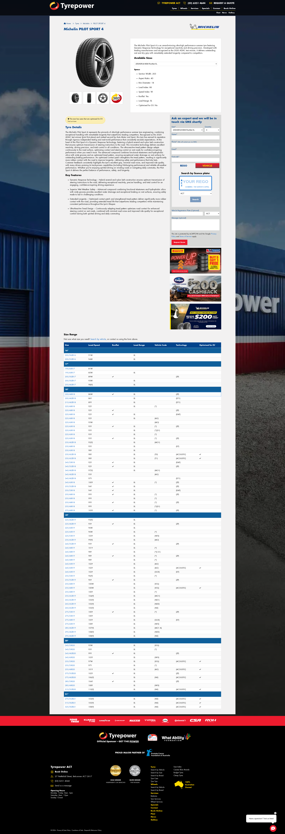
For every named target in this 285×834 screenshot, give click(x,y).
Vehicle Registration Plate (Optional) (185, 210)
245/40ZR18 (70, 470)
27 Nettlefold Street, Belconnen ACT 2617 (73, 776)
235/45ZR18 (70, 454)
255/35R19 (70, 576)
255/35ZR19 (70, 580)
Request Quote (179, 242)
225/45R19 (70, 528)
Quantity (208, 127)
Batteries (154, 796)
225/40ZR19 (70, 520)
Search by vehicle (98, 339)
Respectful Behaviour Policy (92, 830)
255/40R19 (70, 584)
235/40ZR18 (70, 442)
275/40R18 (70, 510)
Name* (174, 134)
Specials (206, 8)
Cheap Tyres (178, 775)
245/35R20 (70, 645)
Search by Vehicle (157, 770)
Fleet (218, 13)
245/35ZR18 (70, 466)
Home (68, 23)
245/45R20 (70, 657)
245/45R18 (70, 482)
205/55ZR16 (70, 359)
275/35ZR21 (70, 699)
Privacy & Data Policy (63, 830)
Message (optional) (179, 218)
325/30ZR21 (70, 707)
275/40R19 (70, 620)
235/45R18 (70, 450)
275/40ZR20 (70, 677)
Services (194, 8)
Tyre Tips (154, 781)
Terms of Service (186, 236)
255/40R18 (70, 494)
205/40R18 (70, 394)
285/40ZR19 (70, 628)
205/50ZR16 (70, 355)
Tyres (174, 8)
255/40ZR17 (70, 385)
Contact (216, 8)
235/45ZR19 (70, 540)
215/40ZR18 (70, 402)
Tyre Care (154, 778)
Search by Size (156, 773)
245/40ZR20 (70, 653)
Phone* (184, 142)
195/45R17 (70, 369)
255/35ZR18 (70, 486)
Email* (174, 149)
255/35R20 (70, 661)
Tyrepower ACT (170, 3)
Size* (174, 127)
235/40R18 (70, 446)
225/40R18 (70, 406)
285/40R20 (70, 685)
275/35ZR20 (70, 673)
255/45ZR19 (70, 596)
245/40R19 (70, 548)
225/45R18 (70, 422)
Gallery (232, 13)
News (224, 13)
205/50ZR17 (70, 377)
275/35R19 (70, 612)
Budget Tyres (178, 772)
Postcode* (175, 157)
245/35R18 (70, 462)
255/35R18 (70, 490)
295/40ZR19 (70, 632)
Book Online (229, 8)
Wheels (183, 8)
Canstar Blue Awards (181, 770)
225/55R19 (70, 536)
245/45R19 (70, 564)
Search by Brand (157, 775)
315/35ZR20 (70, 689)
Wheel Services (157, 802)
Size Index (177, 767)
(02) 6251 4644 (196, 3)
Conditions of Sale (77, 830)
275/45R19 (70, 624)
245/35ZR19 (70, 544)
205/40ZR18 (70, 398)
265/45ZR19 (70, 600)
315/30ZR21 (70, 703)
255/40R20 (70, 669)
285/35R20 (70, 681)
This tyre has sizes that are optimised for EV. (85, 120)
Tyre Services (156, 799)
